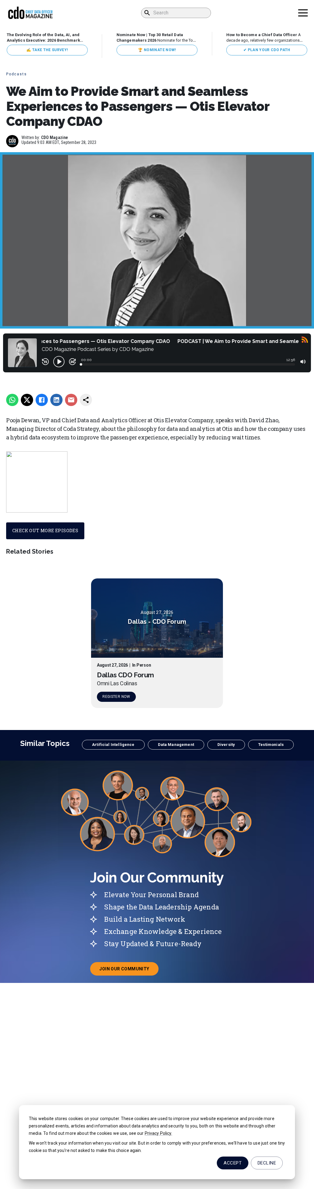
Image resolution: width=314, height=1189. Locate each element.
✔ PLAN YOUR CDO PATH (266, 50)
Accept (233, 1163)
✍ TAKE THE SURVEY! (47, 50)
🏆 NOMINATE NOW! (157, 50)
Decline (267, 1163)
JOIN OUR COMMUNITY (128, 970)
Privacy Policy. (158, 1133)
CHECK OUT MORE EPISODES (45, 530)
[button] (113, 745)
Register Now (116, 696)
